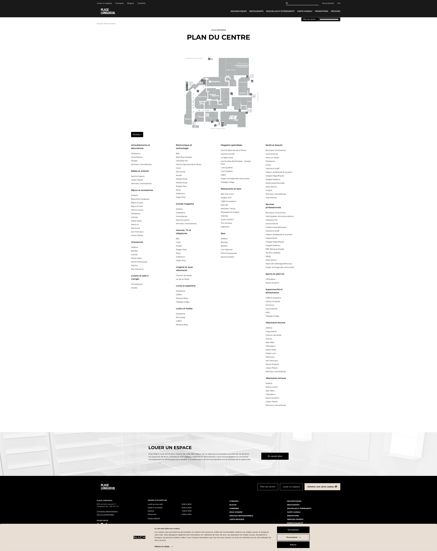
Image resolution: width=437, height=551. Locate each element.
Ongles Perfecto (273, 179)
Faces (268, 165)
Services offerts (295, 519)
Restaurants (256, 11)
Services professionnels (241, 516)
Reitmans (135, 228)
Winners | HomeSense (141, 164)
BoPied (134, 251)
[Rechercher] (287, 3)
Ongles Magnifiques (275, 176)
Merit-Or (135, 224)
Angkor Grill (226, 198)
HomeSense (136, 157)
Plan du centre (309, 19)
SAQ (267, 312)
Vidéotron (180, 193)
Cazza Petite (271, 331)
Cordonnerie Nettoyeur (276, 227)
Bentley (224, 242)
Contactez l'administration (107, 511)
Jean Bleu (270, 342)
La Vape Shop (227, 158)
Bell (177, 153)
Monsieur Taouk (228, 208)
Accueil (100, 24)
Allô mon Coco (227, 194)
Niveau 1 (137, 134)
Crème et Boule (273, 301)
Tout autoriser (293, 530)
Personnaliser (292, 537)
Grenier (134, 217)
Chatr (178, 168)
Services (335, 11)
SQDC (223, 175)
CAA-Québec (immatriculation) (280, 216)
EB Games (180, 172)
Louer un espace (104, 3)
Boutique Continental (276, 150)
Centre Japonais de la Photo (188, 164)
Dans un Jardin (272, 158)
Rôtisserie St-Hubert (230, 212)
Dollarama (135, 153)
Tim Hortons (226, 223)
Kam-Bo (224, 205)
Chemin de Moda (184, 275)
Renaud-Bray (182, 298)
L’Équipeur (270, 279)
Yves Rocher (271, 198)
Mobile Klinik (182, 179)
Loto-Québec (227, 168)
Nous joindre (328, 3)
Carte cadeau (304, 11)
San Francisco (137, 232)
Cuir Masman (227, 249)
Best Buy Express (184, 157)
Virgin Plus (181, 197)
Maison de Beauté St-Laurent (279, 172)
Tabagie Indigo (182, 302)
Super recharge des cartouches (235, 178)
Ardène (134, 195)
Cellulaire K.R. (182, 161)
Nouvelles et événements (280, 11)
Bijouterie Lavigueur (140, 199)
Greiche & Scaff (227, 154)
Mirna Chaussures (139, 262)
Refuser (293, 545)
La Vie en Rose (182, 279)
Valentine (225, 227)
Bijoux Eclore (137, 203)
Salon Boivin (271, 187)
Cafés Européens (228, 201)
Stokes (134, 161)
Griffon (179, 295)
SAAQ (268, 256)
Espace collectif (295, 523)
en (339, 3)
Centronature (272, 154)
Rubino (134, 265)
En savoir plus (275, 456)
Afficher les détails (162, 546)
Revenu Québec (273, 253)
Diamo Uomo (137, 210)
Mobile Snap (181, 183)
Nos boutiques (239, 11)
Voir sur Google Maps (105, 514)
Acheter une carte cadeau (320, 486)
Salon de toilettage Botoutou (279, 264)
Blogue (130, 3)
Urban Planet (137, 180)
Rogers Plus (181, 186)
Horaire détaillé (154, 518)
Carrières (141, 3)
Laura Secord (271, 309)
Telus (178, 190)
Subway (224, 216)
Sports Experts (138, 176)
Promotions (321, 11)
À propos (120, 3)
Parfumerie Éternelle (275, 183)
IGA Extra (270, 305)
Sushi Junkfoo (227, 219)
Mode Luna (271, 353)
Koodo (179, 175)
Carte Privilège (236, 519)
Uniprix (269, 190)
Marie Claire (136, 221)
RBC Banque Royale (275, 249)
